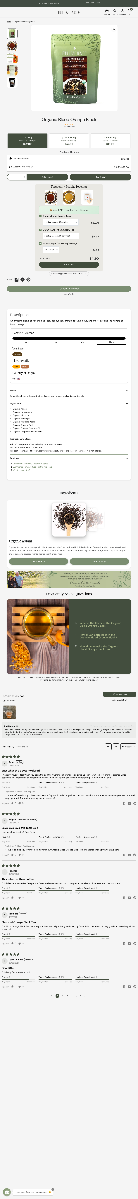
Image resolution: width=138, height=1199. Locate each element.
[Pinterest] (28, 279)
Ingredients (15, 403)
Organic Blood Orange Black (69, 119)
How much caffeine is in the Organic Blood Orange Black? (98, 636)
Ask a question (119, 700)
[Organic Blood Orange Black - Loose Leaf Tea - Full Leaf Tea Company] (114, 29)
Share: (9, 279)
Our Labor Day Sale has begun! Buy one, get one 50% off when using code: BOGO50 (69, 3)
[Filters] (116, 746)
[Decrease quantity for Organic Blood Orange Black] (9, 177)
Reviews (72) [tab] (8, 746)
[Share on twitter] (129, 803)
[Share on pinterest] (134, 804)
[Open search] (108, 746)
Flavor (13, 390)
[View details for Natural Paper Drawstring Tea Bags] (87, 198)
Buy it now (101, 177)
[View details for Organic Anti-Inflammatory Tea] (69, 198)
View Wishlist (69, 294)
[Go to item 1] (9, 712)
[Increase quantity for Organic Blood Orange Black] (24, 177)
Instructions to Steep (20, 439)
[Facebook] (16, 279)
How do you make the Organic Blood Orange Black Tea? (99, 647)
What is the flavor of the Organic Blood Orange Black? (100, 624)
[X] (22, 279)
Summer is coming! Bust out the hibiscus (32, 467)
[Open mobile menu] (8, 12)
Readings (14, 458)
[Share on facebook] (124, 804)
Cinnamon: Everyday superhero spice (30, 463)
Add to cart (69, 264)
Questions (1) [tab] (22, 746)
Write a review (120, 694)
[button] (7, 1192)
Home (9, 22)
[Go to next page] (86, 996)
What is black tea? (21, 470)
